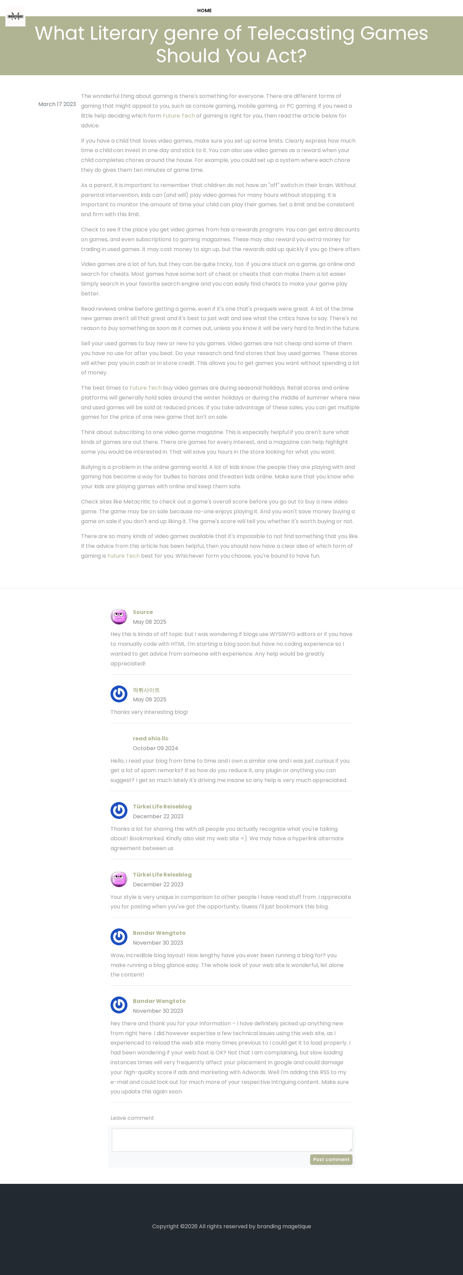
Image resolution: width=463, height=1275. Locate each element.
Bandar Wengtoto (159, 933)
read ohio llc (150, 738)
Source (143, 612)
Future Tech (179, 116)
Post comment (331, 1159)
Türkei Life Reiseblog (162, 806)
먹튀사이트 (146, 690)
